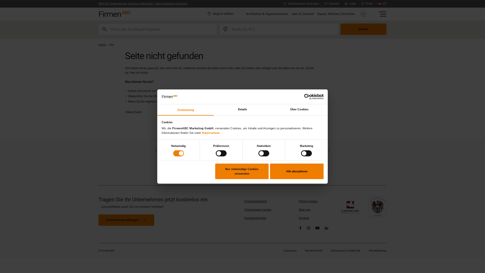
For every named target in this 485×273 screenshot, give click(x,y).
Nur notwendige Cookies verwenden (241, 171)
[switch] (221, 153)
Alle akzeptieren (297, 171)
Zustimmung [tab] (185, 109)
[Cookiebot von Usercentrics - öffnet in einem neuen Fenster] (307, 97)
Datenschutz (211, 132)
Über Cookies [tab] (299, 109)
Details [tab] (242, 109)
